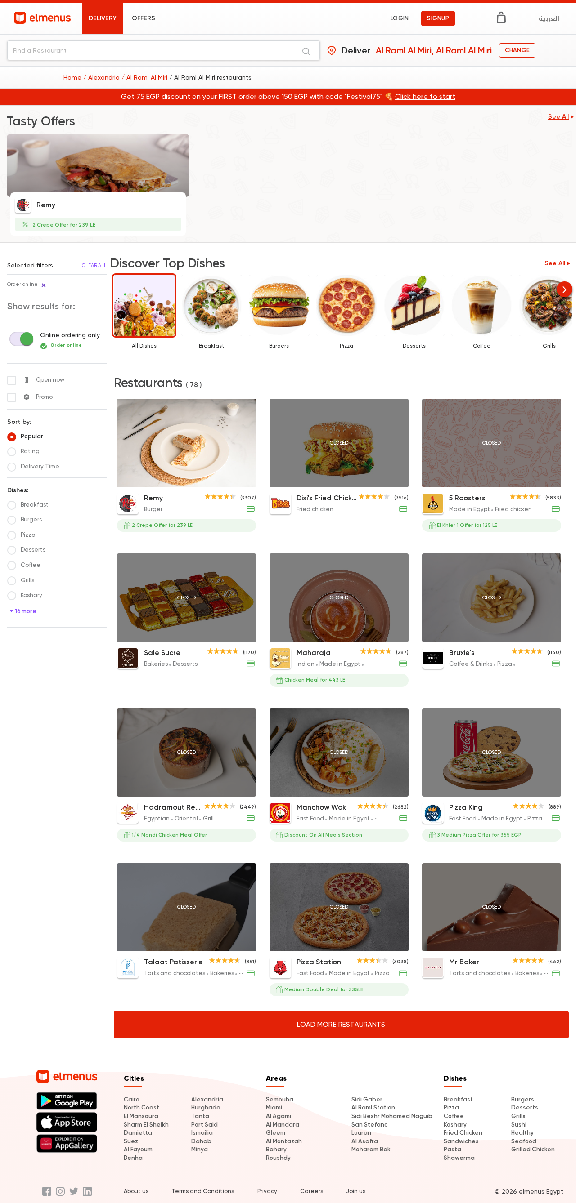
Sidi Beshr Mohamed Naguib (391, 1116)
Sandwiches (461, 1141)
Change (517, 50)
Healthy (522, 1132)
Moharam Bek (371, 1149)
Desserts (524, 1107)
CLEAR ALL (94, 265)
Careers (311, 1191)
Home (73, 77)
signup (438, 18)
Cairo (132, 1099)
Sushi (518, 1124)
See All (558, 116)
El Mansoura (141, 1116)
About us (136, 1191)
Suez (131, 1141)
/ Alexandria (102, 77)
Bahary (276, 1149)
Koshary (455, 1124)
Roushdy (278, 1157)
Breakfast (458, 1099)
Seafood (523, 1141)
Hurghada (205, 1107)
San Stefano (369, 1124)
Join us (355, 1191)
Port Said (204, 1124)
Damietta (138, 1132)
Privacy (267, 1191)
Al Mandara (282, 1124)
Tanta (200, 1116)
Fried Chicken (463, 1132)
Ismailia (202, 1132)
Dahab (201, 1141)
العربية (549, 18)
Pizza (451, 1107)
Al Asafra (364, 1141)
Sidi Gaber (366, 1099)
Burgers (522, 1099)
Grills (518, 1116)
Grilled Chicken (533, 1149)
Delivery (103, 18)
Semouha (279, 1099)
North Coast (141, 1107)
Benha (133, 1157)
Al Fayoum (138, 1149)
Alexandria (207, 1099)
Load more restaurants (341, 1024)
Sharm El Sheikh (146, 1124)
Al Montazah (284, 1141)
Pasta (452, 1149)
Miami (274, 1107)
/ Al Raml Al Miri (145, 77)
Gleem (275, 1132)
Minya (199, 1149)
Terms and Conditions (202, 1191)
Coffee (454, 1116)
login (400, 18)
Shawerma (459, 1157)
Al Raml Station (373, 1107)
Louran (361, 1132)
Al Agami (278, 1116)
